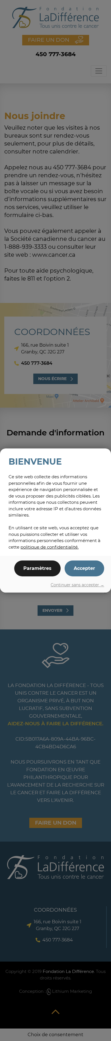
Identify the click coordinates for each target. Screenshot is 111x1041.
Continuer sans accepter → (77, 584)
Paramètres (37, 568)
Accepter (84, 568)
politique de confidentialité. (49, 547)
